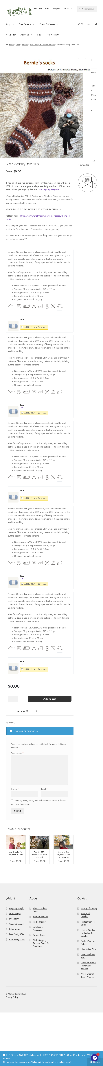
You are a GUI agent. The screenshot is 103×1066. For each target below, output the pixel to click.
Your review (17, 753)
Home (11, 44)
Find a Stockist (39, 921)
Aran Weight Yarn (17, 939)
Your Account (52, 34)
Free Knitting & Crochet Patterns (42, 44)
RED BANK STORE (41, 8)
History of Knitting (89, 908)
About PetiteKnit (40, 916)
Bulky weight (14, 929)
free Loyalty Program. (49, 189)
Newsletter (11, 34)
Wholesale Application (38, 928)
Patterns (25, 44)
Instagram (56, 8)
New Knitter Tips (88, 949)
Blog (39, 34)
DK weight (14, 918)
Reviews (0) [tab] (22, 711)
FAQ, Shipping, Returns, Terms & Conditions (41, 943)
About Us (25, 34)
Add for (36, 328)
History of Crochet (85, 915)
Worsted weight (16, 923)
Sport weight (15, 913)
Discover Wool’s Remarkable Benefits (88, 965)
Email (44, 788)
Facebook (68, 8)
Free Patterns (25, 24)
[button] (13, 326)
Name (15, 788)
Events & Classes (47, 24)
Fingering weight (16, 908)
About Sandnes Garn (40, 910)
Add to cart (49, 699)
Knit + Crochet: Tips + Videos (88, 975)
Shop (8, 24)
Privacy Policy (39, 935)
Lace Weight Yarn (17, 934)
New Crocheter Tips (88, 956)
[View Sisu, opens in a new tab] (22, 322)
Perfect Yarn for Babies (88, 943)
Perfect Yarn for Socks (88, 923)
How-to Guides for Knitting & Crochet (88, 933)
